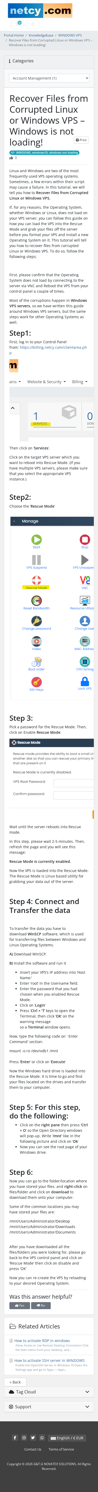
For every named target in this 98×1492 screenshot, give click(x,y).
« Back (15, 1382)
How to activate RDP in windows (51, 1345)
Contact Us (32, 1449)
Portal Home (14, 35)
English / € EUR (69, 1437)
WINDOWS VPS (70, 35)
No (42, 1305)
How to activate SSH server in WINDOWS (50, 1364)
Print (83, 140)
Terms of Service (61, 1449)
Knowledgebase (41, 35)
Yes (21, 1305)
